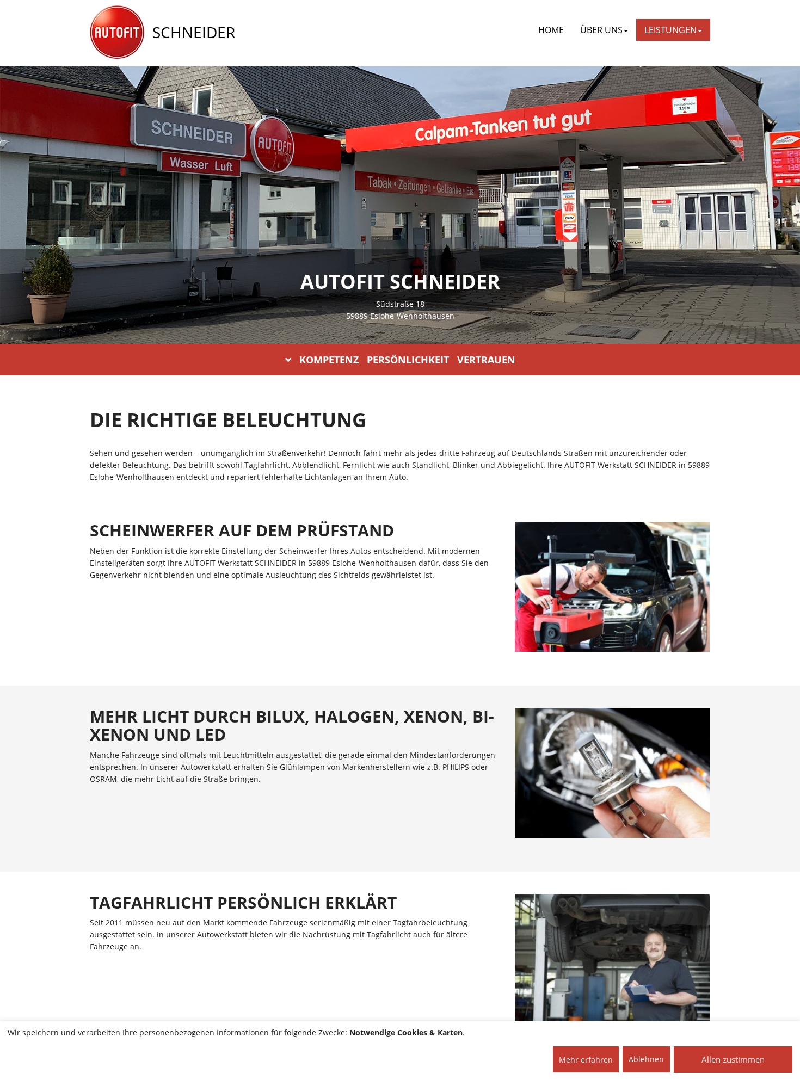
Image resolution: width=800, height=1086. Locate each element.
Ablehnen (646, 1059)
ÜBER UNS (601, 30)
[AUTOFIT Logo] (117, 32)
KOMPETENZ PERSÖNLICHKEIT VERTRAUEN (407, 359)
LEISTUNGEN (670, 30)
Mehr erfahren (586, 1059)
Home (551, 30)
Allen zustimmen (733, 1059)
